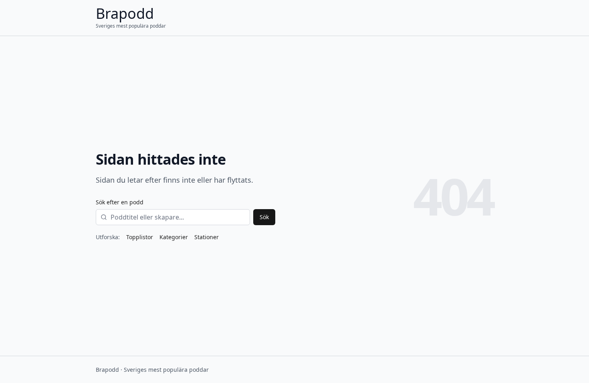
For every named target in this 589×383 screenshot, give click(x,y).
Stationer (206, 237)
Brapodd (125, 13)
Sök (264, 217)
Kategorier (173, 237)
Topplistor (139, 237)
